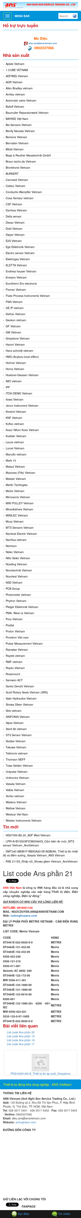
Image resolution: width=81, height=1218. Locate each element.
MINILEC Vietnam (17, 515)
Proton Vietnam (15, 631)
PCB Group (13, 588)
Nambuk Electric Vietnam (21, 534)
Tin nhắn (63, 1214)
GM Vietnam (13, 332)
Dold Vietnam (14, 228)
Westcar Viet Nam (17, 814)
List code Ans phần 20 (21, 1032)
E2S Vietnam (14, 241)
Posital (10, 625)
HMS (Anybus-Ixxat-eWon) (22, 357)
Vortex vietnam (15, 796)
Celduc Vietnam (15, 186)
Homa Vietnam (15, 369)
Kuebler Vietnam (16, 436)
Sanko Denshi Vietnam (20, 686)
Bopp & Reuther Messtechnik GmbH (28, 155)
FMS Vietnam (14, 302)
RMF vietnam (14, 662)
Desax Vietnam (15, 222)
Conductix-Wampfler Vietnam (24, 192)
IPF (8, 387)
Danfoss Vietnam (16, 210)
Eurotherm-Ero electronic (21, 283)
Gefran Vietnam (15, 314)
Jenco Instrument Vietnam (22, 405)
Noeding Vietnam (16, 564)
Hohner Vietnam (16, 363)
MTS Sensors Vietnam (20, 527)
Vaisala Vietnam (16, 784)
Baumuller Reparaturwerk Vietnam (27, 113)
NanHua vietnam (16, 540)
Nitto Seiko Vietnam (18, 558)
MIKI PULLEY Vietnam (20, 503)
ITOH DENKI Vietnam (19, 393)
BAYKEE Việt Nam (17, 119)
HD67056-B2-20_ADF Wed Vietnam (28, 835)
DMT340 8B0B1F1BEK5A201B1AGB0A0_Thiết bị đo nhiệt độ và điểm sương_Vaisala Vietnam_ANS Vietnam (40, 853)
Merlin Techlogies (17, 485)
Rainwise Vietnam (17, 650)
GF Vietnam (13, 326)
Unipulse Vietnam (17, 772)
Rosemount (13, 674)
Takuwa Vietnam (16, 747)
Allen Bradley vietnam (19, 88)
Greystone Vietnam (18, 338)
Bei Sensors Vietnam (19, 125)
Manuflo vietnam (16, 454)
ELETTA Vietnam (16, 265)
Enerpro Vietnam (16, 277)
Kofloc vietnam (15, 424)
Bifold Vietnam (15, 149)
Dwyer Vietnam (15, 235)
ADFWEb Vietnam (17, 76)
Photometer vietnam (18, 595)
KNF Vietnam (14, 418)
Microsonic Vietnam (18, 497)
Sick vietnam (13, 711)
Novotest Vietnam (17, 576)
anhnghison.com (26, 1122)
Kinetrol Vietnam (16, 412)
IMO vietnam (14, 381)
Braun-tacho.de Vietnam (21, 161)
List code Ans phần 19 (21, 1036)
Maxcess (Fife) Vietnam (20, 473)
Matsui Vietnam (15, 466)
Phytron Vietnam (16, 601)
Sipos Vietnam (15, 723)
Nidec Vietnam (15, 552)
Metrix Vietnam (15, 491)
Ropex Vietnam (15, 668)
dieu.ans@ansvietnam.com (43, 43)
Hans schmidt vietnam (19, 351)
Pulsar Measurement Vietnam (24, 643)
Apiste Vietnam (15, 64)
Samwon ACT (14, 680)
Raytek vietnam (15, 656)
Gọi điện (23, 1214)
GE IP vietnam (15, 308)
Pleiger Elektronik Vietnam (22, 607)
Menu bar (22, 16)
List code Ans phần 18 (21, 1040)
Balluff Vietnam (15, 106)
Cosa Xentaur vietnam (19, 198)
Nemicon (11, 546)
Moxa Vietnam (15, 521)
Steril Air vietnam (16, 729)
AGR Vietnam (14, 82)
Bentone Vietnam (16, 137)
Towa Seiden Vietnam (19, 765)
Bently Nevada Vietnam (20, 131)
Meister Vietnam (16, 479)
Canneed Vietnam (17, 180)
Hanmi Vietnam (15, 344)
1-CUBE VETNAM (17, 70)
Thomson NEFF (16, 759)
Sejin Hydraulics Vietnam (21, 698)
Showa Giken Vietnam (19, 704)
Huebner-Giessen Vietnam (22, 375)
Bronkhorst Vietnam (18, 167)
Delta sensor (13, 216)
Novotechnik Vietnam (19, 570)
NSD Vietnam (14, 582)
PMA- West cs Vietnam (20, 613)
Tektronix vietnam (17, 753)
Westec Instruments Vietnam (23, 820)
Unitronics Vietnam (17, 778)
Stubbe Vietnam (16, 741)
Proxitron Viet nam (17, 637)
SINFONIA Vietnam (18, 717)
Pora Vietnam (14, 619)
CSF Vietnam (14, 204)
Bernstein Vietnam (17, 143)
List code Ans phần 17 (21, 1044)
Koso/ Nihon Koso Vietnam (22, 430)
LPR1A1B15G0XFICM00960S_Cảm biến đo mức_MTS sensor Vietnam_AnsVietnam (38, 843)
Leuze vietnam (15, 442)
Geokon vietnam (16, 320)
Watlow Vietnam (16, 808)
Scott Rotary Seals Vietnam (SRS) (27, 692)
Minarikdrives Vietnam (19, 509)
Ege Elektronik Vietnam (20, 247)
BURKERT (12, 174)
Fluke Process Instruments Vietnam (28, 296)
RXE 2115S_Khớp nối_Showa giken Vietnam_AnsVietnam (42, 861)
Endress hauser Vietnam (21, 271)
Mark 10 (11, 460)
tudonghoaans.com (24, 915)
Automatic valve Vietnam (21, 100)
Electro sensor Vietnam (20, 253)
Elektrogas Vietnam (18, 259)
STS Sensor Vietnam (19, 735)
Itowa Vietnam (14, 399)
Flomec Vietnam (16, 290)
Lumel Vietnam (15, 448)
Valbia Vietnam (15, 790)
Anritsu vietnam (15, 94)
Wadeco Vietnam (16, 802)
